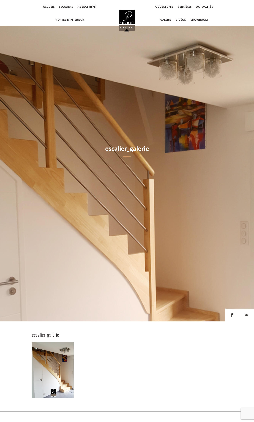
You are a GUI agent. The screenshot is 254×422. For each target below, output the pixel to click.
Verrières (185, 6)
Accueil (48, 6)
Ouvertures (164, 6)
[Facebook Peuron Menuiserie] (232, 315)
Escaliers (66, 6)
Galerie (165, 19)
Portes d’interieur (70, 19)
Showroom (199, 19)
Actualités (204, 6)
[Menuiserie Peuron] (127, 13)
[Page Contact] (246, 315)
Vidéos (181, 19)
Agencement (87, 6)
